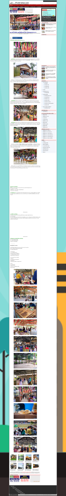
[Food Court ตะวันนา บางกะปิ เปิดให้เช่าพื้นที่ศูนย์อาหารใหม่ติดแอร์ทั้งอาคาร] (43, 75)
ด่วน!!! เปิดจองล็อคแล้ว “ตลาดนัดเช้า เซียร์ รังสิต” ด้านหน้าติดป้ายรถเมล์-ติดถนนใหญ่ (51, 78)
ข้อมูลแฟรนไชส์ (12, 486)
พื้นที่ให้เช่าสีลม (45, 125)
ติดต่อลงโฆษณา (16, 494)
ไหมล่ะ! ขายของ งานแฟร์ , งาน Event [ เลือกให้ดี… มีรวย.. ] (51, 27)
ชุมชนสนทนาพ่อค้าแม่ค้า (46, 147)
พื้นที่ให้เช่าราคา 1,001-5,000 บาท (47, 133)
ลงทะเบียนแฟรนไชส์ (18, 490)
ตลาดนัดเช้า (46, 83)
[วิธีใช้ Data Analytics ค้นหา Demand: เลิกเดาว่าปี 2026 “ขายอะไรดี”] (43, 32)
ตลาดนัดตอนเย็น (46, 86)
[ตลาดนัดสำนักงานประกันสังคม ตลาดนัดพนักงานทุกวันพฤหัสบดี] (43, 72)
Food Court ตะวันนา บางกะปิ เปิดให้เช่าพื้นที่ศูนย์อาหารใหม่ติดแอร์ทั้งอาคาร (50, 74)
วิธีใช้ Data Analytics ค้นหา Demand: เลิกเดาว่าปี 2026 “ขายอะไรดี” (51, 31)
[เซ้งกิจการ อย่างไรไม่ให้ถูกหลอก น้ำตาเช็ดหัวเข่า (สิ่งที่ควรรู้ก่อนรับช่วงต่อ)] (49, 15)
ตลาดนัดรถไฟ (45, 117)
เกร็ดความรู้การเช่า (45, 150)
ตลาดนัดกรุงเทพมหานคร (47, 95)
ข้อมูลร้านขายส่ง (17, 489)
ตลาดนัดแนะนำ (44, 65)
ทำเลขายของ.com (27, 494)
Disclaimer (50, 494)
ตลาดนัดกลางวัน (46, 84)
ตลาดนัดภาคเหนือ (46, 100)
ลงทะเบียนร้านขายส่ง (22, 493)
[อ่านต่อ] (50, 20)
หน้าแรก (44, 141)
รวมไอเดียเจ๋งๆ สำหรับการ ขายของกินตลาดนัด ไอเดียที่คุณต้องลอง (51, 24)
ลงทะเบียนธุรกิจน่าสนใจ (20, 492)
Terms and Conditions (46, 494)
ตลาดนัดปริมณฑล (46, 97)
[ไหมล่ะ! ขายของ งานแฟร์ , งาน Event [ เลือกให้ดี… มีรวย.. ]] (43, 29)
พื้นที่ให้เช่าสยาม (45, 127)
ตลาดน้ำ (27, 33)
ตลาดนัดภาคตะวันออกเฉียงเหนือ (48, 103)
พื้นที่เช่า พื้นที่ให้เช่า (45, 144)
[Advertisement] (25, 204)
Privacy (37, 494)
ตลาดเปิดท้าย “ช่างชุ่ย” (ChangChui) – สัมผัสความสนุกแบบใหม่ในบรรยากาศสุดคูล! (51, 67)
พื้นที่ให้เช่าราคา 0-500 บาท (47, 130)
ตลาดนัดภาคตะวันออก (47, 101)
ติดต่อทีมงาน (11, 494)
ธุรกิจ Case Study (15, 488)
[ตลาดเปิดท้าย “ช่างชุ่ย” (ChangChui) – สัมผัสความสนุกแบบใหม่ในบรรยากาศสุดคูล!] (43, 68)
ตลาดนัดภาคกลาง (46, 98)
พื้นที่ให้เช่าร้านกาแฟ (46, 116)
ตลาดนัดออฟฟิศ (46, 92)
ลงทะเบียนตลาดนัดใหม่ (19, 491)
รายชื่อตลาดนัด (14, 487)
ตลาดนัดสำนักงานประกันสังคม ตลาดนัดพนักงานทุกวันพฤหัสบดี (51, 70)
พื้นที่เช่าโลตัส (45, 114)
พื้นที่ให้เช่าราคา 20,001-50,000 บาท (48, 136)
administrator (20, 33)
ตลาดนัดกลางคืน (45, 119)
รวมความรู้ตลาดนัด (45, 22)
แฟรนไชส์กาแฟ (45, 111)
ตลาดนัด (24, 33)
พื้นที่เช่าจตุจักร (45, 122)
